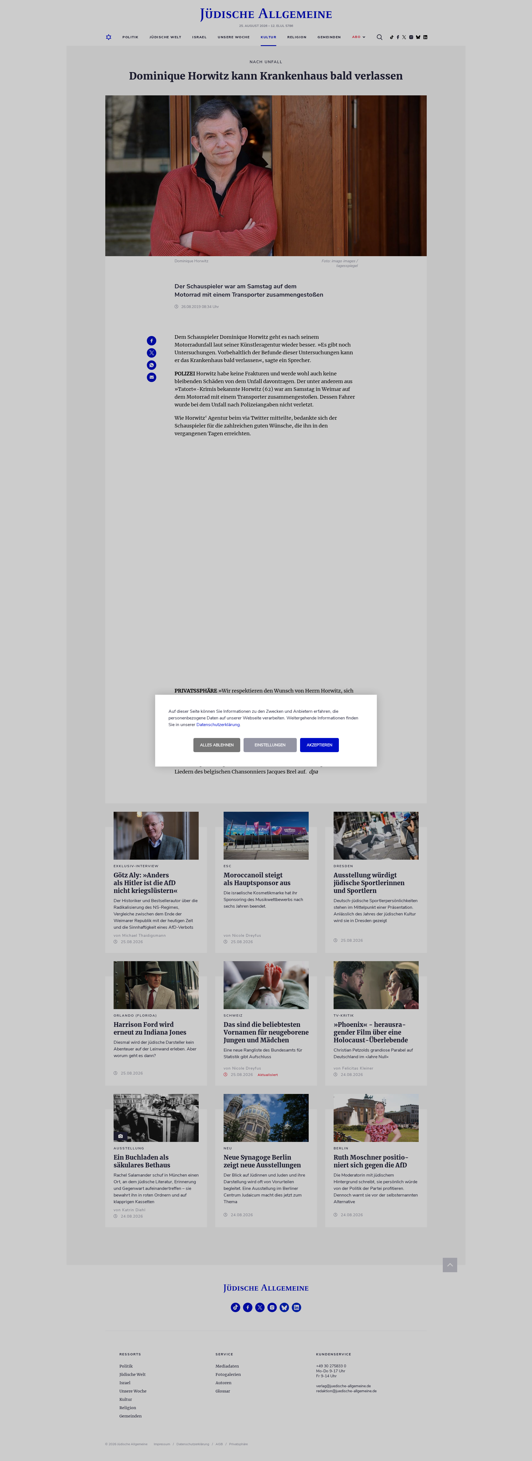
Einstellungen (270, 745)
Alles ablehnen (217, 745)
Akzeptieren (319, 745)
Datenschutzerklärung (218, 725)
